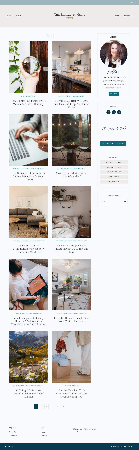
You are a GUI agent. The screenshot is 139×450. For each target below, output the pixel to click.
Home (9, 16)
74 (57, 406)
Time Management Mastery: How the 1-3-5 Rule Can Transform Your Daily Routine (28, 321)
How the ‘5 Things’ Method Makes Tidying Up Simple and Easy (71, 248)
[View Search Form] (135, 2)
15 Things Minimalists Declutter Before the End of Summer (28, 393)
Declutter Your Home (21, 168)
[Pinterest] (132, 2)
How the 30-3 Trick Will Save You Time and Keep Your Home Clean (71, 104)
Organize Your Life (64, 96)
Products (128, 16)
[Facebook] (125, 2)
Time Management (79, 96)
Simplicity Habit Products (113, 144)
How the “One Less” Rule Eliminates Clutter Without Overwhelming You (71, 393)
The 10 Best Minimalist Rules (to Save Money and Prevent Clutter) (28, 176)
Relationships (114, 176)
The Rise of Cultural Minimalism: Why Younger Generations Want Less (28, 248)
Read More (113, 93)
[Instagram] (128, 2)
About (18, 16)
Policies (44, 435)
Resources (13, 435)
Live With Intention (28, 96)
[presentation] (28, 67)
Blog (117, 16)
